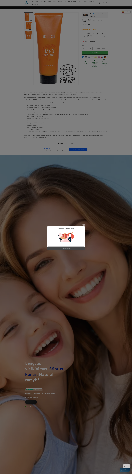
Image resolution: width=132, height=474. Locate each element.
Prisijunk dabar (66, 248)
